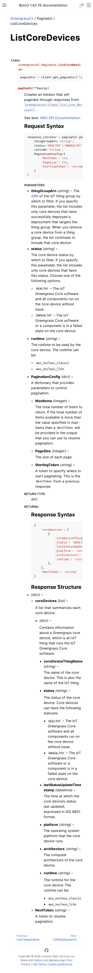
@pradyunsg (56, 960)
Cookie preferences (60, 964)
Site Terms (39, 964)
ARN (34, 196)
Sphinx (38, 960)
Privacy (25, 964)
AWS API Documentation (60, 118)
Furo (69, 960)
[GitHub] (46, 951)
